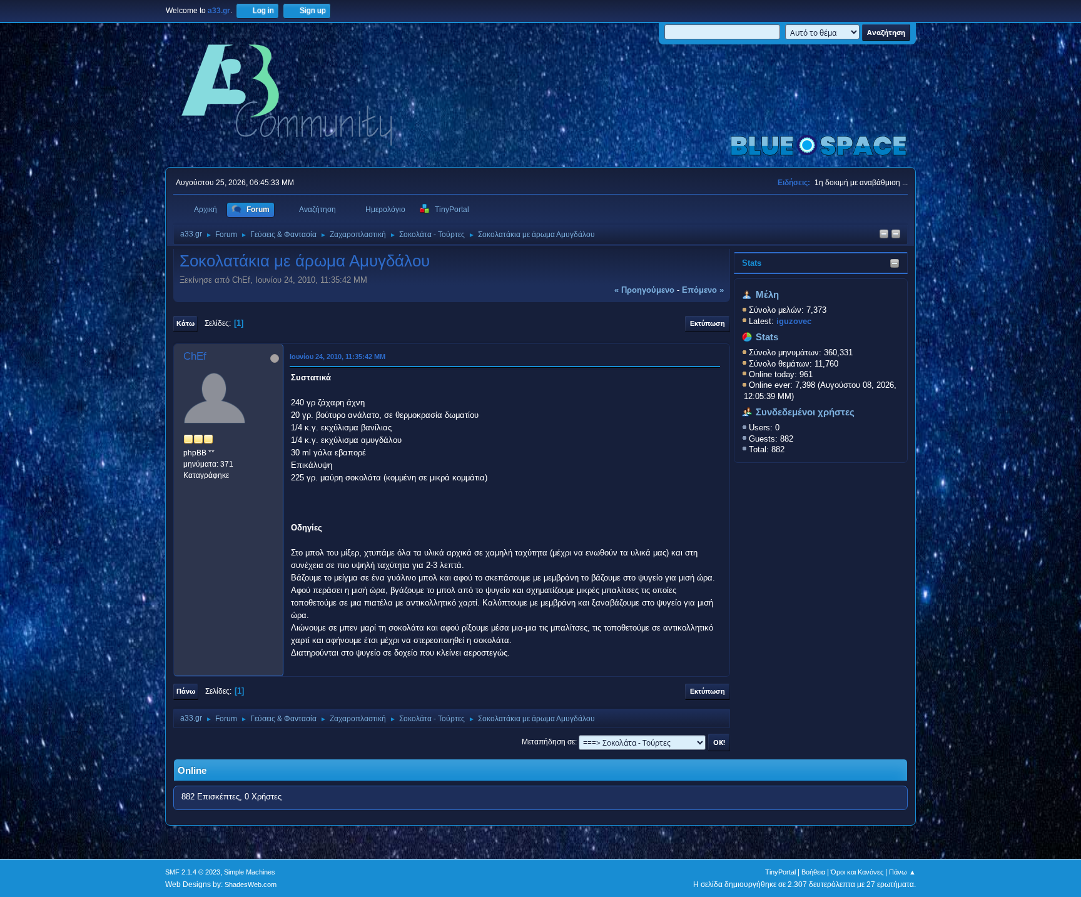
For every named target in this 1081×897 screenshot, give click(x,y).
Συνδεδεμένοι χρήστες (805, 412)
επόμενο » (703, 290)
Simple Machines (249, 872)
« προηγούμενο (644, 290)
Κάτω (185, 323)
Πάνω (185, 691)
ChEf (194, 356)
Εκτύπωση (707, 323)
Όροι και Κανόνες (857, 872)
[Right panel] (884, 234)
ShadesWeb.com (251, 884)
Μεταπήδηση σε (548, 741)
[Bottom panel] (896, 234)
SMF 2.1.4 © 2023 (192, 872)
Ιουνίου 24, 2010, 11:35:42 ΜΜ (337, 356)
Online (192, 771)
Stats (751, 263)
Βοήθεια (813, 872)
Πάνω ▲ (902, 872)
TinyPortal (780, 872)
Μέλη (767, 295)
